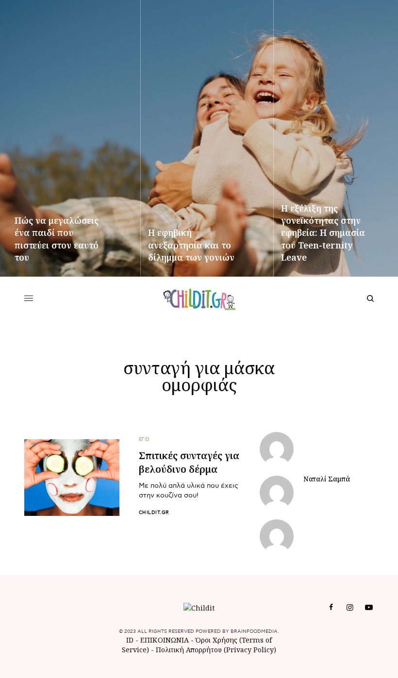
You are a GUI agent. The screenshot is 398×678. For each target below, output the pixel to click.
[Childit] (199, 298)
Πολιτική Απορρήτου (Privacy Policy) (216, 649)
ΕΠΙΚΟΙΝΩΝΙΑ (165, 640)
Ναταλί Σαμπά (326, 479)
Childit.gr (154, 512)
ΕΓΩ (144, 439)
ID (129, 640)
